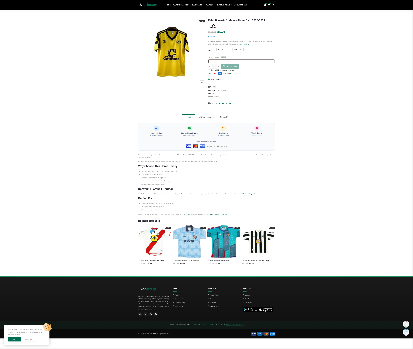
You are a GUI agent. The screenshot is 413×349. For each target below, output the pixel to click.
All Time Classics (180, 5)
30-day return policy (223, 135)
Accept (15, 339)
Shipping (213, 302)
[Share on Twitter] (219, 103)
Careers (247, 295)
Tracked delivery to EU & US (190, 135)
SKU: (210, 87)
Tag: (209, 93)
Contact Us (248, 302)
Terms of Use (214, 306)
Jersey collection (244, 44)
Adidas (216, 97)
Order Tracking (180, 302)
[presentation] (139, 249)
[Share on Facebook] (216, 103)
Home (168, 5)
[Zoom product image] (202, 82)
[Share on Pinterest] (226, 103)
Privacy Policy (214, 295)
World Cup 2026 (240, 5)
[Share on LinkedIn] (223, 103)
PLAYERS (209, 5)
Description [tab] (188, 117)
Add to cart (232, 66)
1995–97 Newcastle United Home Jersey (255, 261)
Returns (212, 299)
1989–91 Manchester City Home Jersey (186, 261)
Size (209, 50)
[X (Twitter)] (145, 314)
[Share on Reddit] (230, 103)
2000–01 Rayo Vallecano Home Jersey (151, 261)
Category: (212, 90)
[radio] (218, 49)
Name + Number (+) (217, 57)
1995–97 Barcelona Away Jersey (218, 261)
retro (214, 93)
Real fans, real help (256, 135)
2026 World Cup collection (250, 194)
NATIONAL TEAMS (223, 5)
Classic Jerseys (222, 90)
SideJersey (152, 333)
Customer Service (181, 299)
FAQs (177, 295)
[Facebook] (140, 314)
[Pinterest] (156, 314)
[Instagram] (151, 314)
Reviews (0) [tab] (224, 117)
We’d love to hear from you (235, 325)
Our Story (248, 299)
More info (31, 339)
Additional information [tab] (206, 117)
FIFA (187, 214)
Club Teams (197, 5)
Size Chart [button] (211, 36)
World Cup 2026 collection (218, 214)
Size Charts (179, 306)
